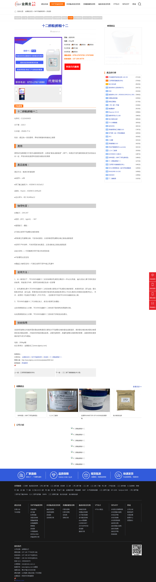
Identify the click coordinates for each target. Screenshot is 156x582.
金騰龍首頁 (29, 11)
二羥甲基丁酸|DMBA (21, 494)
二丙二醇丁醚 (76, 486)
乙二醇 (68, 486)
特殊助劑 (114, 534)
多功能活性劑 (83, 517)
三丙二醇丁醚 (44, 486)
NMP (84, 490)
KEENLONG (87, 18)
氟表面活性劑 (33, 486)
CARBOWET (83, 523)
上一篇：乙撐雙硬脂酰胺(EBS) (24, 372)
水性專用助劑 (115, 520)
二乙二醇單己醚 (53, 494)
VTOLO (116, 4)
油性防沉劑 (115, 523)
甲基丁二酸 (61, 490)
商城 (134, 4)
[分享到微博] (15, 365)
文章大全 (17, 509)
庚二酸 (53, 490)
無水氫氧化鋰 (73, 494)
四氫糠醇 (78, 490)
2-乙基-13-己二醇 (38, 490)
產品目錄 (44, 4)
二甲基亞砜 (111, 486)
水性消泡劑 (115, 517)
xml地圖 (24, 573)
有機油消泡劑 (83, 512)
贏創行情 (82, 531)
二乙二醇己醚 (54, 486)
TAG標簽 (17, 512)
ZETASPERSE (83, 526)
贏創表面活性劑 (104, 4)
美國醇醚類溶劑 (89, 4)
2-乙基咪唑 (131, 486)
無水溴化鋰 (63, 494)
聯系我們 (130, 512)
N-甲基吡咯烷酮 (92, 490)
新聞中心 (130, 517)
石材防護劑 (50, 512)
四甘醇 (62, 486)
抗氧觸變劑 (57, 18)
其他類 (49, 11)
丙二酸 (47, 490)
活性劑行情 (50, 517)
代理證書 (130, 515)
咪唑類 (64, 18)
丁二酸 (28, 490)
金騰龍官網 (69, 490)
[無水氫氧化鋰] (126, 400)
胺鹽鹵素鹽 (48, 18)
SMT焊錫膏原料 (57, 4)
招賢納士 (130, 520)
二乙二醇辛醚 (121, 486)
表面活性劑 (39, 18)
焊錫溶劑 (18, 18)
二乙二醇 (86, 486)
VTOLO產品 (99, 509)
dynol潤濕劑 (83, 520)
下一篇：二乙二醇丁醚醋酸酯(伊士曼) (68, 372)
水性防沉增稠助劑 (117, 509)
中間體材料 (78, 18)
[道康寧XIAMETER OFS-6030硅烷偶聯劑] (94, 400)
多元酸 (24, 18)
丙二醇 (104, 486)
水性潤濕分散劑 (116, 512)
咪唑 (137, 486)
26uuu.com (20, 580)
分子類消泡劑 (83, 515)
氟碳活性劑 (50, 509)
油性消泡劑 (115, 528)
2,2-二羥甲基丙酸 (35, 494)
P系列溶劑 (66, 509)
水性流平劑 (115, 515)
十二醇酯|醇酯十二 (55, 25)
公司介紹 (130, 509)
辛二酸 (16, 490)
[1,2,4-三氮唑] (62, 400)
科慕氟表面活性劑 (73, 4)
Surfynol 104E (123, 490)
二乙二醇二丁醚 (95, 486)
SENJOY (125, 4)
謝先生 (83, 44)
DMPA (44, 494)
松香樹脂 (31, 18)
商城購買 (25, 363)
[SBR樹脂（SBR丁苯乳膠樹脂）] (30, 400)
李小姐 (75, 44)
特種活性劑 (82, 509)
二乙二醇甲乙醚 (104, 490)
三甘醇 (25, 486)
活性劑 (65, 515)
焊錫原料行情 (97, 18)
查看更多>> (137, 387)
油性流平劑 (115, 531)
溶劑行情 (66, 517)
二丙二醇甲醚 (133, 490)
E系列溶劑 (66, 512)
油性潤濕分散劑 (116, 526)
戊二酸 (22, 490)
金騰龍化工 (25, 549)
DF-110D (114, 490)
